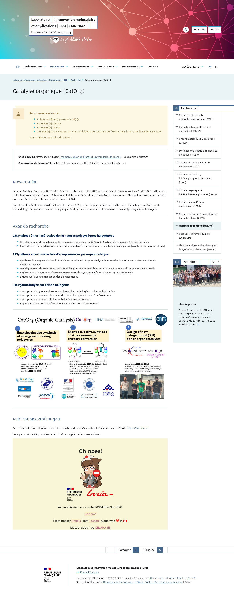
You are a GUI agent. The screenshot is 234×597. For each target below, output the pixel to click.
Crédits (192, 578)
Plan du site (156, 578)
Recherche (76, 79)
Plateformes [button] (81, 66)
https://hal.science (138, 428)
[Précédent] (213, 262)
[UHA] (77, 39)
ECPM (216, 29)
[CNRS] (56, 39)
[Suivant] (218, 262)
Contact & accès (89, 572)
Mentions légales (175, 578)
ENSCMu (200, 29)
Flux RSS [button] (149, 550)
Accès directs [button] (190, 66)
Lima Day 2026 (187, 304)
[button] (136, 550)
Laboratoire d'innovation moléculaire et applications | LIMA (40, 79)
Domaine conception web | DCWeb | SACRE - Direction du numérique (142, 582)
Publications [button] (105, 66)
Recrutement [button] (130, 66)
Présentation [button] (33, 66)
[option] (197, 304)
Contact (153, 66)
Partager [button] (124, 550)
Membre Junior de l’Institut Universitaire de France (90, 156)
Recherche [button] (57, 66)
